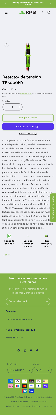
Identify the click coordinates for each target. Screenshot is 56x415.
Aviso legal (48, 406)
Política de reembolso (43, 397)
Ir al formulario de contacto (19, 319)
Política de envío (12, 406)
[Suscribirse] (47, 301)
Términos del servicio (39, 401)
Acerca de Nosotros (15, 338)
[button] (6, 12)
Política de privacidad (19, 401)
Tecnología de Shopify (23, 397)
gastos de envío (26, 93)
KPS (12, 397)
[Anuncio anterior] (5, 4)
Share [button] (8, 255)
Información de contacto (31, 406)
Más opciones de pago (28, 133)
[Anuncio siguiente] (50, 4)
